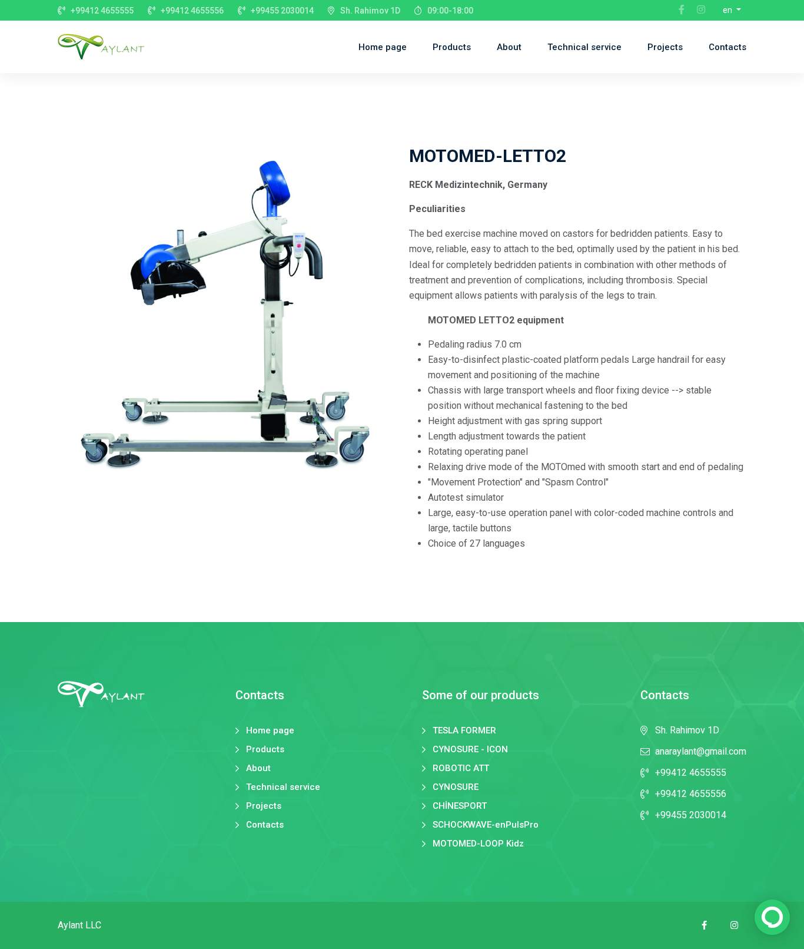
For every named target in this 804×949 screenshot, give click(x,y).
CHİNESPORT (460, 806)
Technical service (584, 47)
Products (452, 47)
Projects (665, 47)
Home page (382, 47)
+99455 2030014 (282, 10)
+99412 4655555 (102, 10)
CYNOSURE (456, 787)
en (728, 10)
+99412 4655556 (192, 10)
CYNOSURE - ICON (470, 749)
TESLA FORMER (464, 730)
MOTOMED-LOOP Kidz (478, 843)
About (509, 47)
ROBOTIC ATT (461, 768)
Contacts (727, 47)
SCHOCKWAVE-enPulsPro (486, 825)
